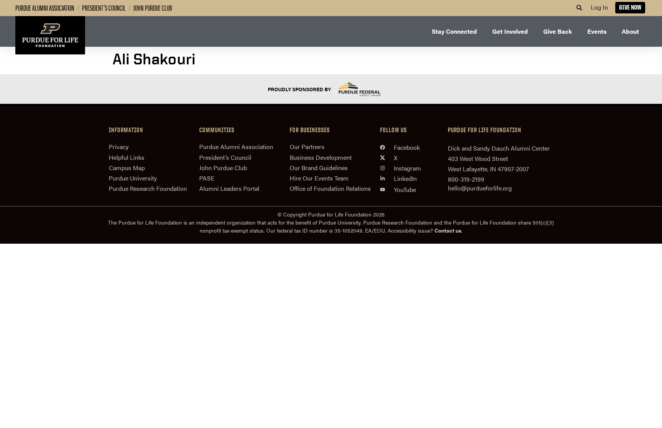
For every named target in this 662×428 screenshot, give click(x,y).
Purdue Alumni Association (44, 7)
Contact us (447, 230)
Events (596, 31)
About (630, 31)
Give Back (557, 31)
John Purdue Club (152, 7)
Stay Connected (454, 31)
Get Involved (510, 31)
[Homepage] (50, 35)
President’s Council (104, 7)
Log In (599, 7)
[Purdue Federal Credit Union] (366, 89)
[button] (579, 7)
